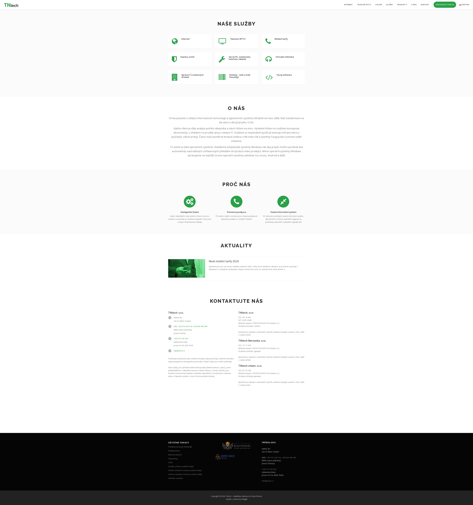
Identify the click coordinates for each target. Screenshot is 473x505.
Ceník (170, 462)
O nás (414, 5)
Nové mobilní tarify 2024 (224, 261)
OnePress (237, 496)
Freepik (244, 499)
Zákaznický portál (445, 5)
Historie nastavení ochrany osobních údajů (185, 474)
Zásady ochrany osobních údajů (181, 466)
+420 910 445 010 (185, 326)
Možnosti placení (175, 455)
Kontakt (425, 5)
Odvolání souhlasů (175, 478)
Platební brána (174, 451)
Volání (378, 5)
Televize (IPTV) (364, 5)
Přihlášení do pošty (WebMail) (180, 447)
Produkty (402, 5)
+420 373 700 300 (181, 338)
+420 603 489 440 (200, 326)
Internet (348, 5)
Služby (389, 5)
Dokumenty (172, 458)
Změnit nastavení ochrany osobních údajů (185, 470)
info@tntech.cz (179, 351)
